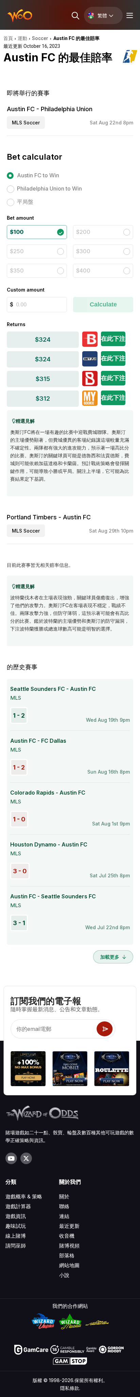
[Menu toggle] (129, 15)
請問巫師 (15, 1245)
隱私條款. (70, 1388)
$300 (83, 251)
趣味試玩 (15, 1226)
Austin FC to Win (38, 175)
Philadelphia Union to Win (49, 188)
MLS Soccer (26, 122)
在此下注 (113, 338)
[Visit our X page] (26, 1158)
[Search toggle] (75, 15)
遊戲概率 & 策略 (23, 1196)
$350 (17, 270)
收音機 (66, 1236)
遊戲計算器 (18, 1206)
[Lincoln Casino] (69, 1069)
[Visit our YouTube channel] (11, 1158)
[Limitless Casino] (28, 1069)
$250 (17, 251)
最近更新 (69, 1226)
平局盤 (25, 201)
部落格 (66, 1255)
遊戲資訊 (15, 1216)
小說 (64, 1275)
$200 (83, 231)
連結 (64, 1216)
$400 (83, 270)
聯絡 (64, 1206)
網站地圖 (69, 1265)
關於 (64, 1196)
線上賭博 (15, 1236)
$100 (16, 231)
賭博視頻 (69, 1245)
